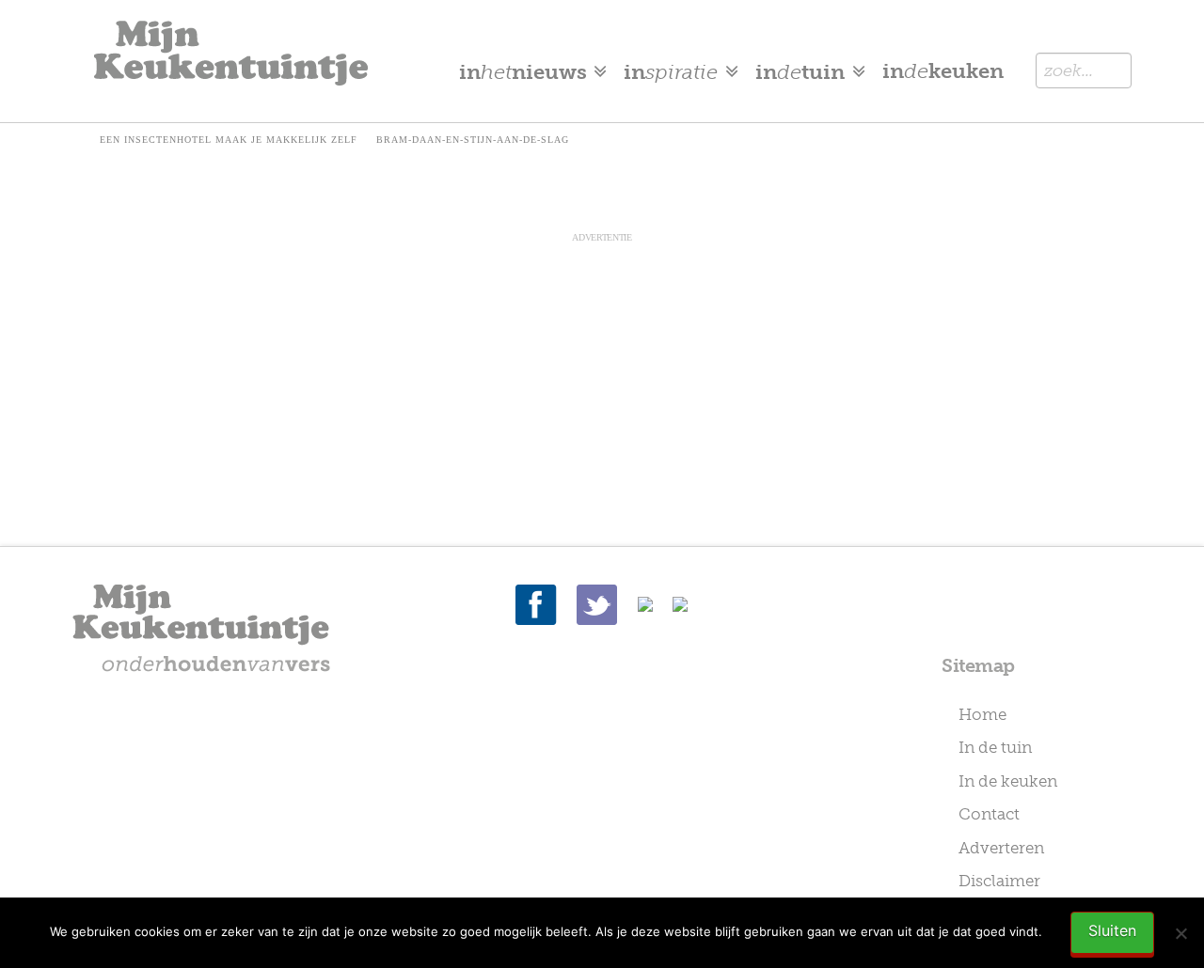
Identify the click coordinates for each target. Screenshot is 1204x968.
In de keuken (1007, 781)
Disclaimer (999, 880)
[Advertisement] (602, 376)
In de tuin (995, 747)
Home (982, 714)
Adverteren (1001, 847)
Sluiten (1112, 930)
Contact (989, 813)
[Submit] (1108, 70)
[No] (1180, 933)
